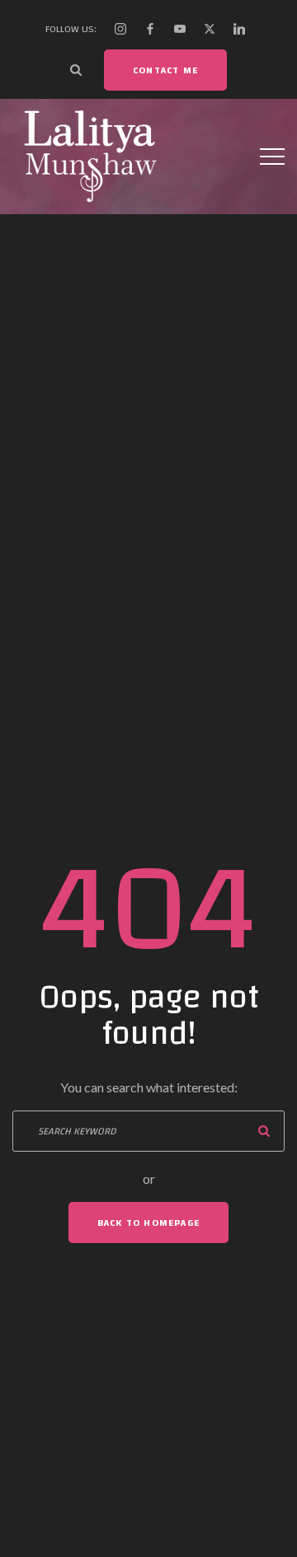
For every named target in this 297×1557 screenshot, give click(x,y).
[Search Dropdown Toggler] (76, 70)
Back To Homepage (148, 1222)
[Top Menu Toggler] (272, 156)
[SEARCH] (264, 1131)
